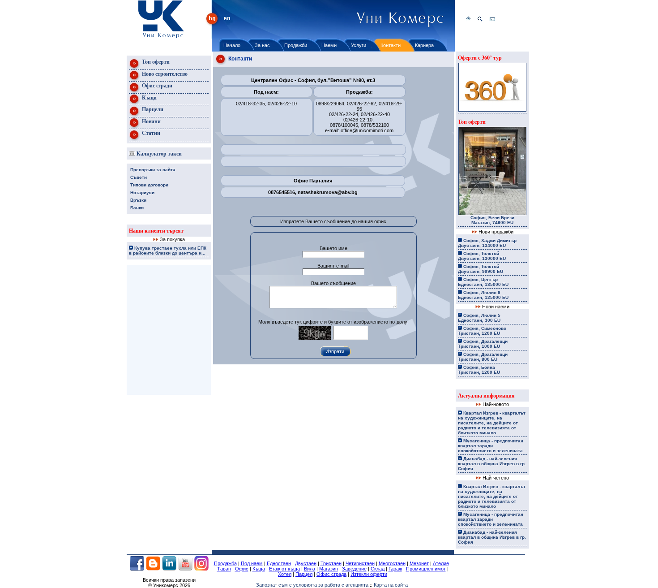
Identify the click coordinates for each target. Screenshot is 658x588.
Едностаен (279, 563)
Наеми (329, 45)
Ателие (441, 563)
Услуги (358, 45)
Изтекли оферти (368, 574)
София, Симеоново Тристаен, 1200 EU (482, 331)
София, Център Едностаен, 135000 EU (483, 282)
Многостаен (392, 563)
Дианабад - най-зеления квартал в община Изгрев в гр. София (492, 463)
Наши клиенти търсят (156, 230)
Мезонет (419, 563)
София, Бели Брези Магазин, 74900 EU (492, 220)
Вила (309, 568)
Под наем (252, 563)
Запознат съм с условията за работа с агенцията (312, 585)
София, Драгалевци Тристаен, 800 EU (483, 357)
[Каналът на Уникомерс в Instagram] (201, 568)
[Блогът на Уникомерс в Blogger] (153, 568)
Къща (258, 568)
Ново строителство (164, 74)
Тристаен (331, 563)
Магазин (328, 568)
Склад (378, 568)
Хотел (284, 574)
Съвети (138, 177)
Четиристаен (360, 563)
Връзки (138, 200)
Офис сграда (331, 574)
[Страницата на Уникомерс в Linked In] (169, 568)
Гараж (395, 568)
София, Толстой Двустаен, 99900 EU (480, 269)
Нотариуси (142, 192)
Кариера (424, 45)
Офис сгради (156, 85)
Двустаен (305, 563)
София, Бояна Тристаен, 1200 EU (479, 370)
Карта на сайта (391, 585)
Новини (151, 121)
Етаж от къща (284, 568)
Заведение (354, 568)
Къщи (149, 97)
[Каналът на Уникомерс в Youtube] (185, 568)
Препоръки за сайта (152, 169)
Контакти (390, 45)
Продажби (295, 45)
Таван (224, 568)
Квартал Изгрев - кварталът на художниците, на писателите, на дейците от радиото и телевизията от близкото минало (492, 423)
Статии (150, 133)
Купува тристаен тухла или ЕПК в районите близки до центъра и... (167, 250)
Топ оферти (155, 61)
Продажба (225, 563)
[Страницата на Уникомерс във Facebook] (137, 568)
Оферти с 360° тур (480, 57)
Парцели (152, 109)
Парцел (303, 574)
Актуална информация (486, 395)
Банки (137, 207)
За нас (262, 45)
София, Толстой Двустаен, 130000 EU (482, 256)
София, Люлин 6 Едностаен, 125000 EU (483, 295)
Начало (231, 45)
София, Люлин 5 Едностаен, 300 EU (479, 318)
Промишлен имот (426, 568)
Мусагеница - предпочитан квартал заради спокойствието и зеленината (490, 445)
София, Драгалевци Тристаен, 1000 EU (483, 344)
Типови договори (149, 184)
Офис (241, 568)
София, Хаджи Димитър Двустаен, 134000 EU (487, 243)
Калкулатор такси (158, 153)
